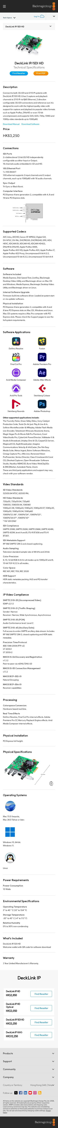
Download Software (30, 124)
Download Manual (11, 124)
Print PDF (41, 73)
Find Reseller (18, 73)
